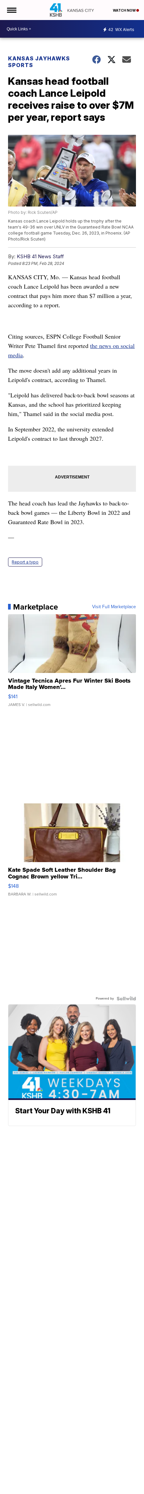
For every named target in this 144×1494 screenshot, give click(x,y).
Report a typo (25, 562)
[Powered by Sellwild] (126, 998)
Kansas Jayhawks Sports (39, 61)
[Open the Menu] (11, 10)
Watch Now (124, 10)
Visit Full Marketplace (114, 607)
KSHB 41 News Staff (40, 256)
